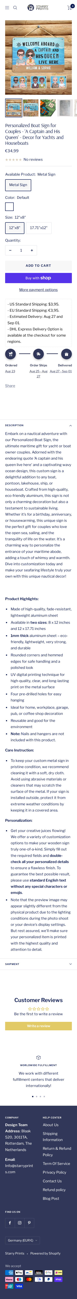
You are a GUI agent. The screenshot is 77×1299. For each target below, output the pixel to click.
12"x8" (14, 228)
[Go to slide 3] (40, 1096)
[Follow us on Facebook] (10, 1223)
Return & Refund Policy (57, 1151)
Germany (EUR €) (20, 1240)
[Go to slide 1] (32, 1096)
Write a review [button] (38, 1026)
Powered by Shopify (45, 1253)
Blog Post (51, 1198)
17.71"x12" (38, 228)
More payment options (38, 290)
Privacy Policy (54, 1172)
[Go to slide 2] (36, 1096)
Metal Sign (18, 185)
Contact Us (52, 1181)
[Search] (15, 8)
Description (14, 425)
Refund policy (54, 1190)
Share (10, 386)
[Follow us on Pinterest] (29, 1223)
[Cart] (69, 8)
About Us (51, 1125)
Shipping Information (53, 1136)
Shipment (12, 964)
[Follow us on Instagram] (19, 1223)
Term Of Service (56, 1163)
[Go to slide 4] (44, 1096)
